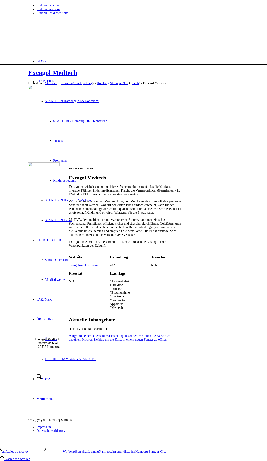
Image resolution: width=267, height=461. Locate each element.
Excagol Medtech (52, 72)
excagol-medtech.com (83, 265)
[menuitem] (138, 61)
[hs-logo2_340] (59, 38)
